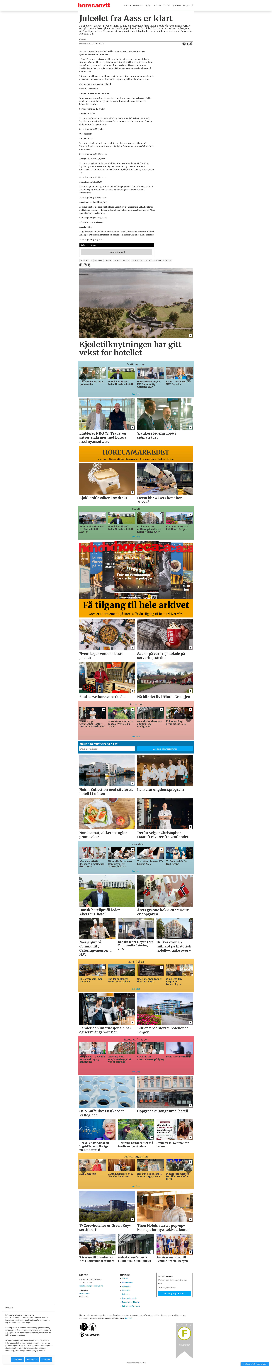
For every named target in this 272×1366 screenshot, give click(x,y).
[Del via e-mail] (190, 43)
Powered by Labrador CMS (136, 1363)
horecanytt (86, 260)
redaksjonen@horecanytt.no (91, 1286)
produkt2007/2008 (153, 260)
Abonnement (138, 5)
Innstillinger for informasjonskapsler (255, 1364)
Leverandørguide (129, 1298)
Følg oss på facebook (131, 1306)
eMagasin (186, 5)
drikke (108, 260)
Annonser (157, 5)
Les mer (128, 1318)
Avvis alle (46, 1359)
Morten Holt (84, 1293)
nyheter (98, 260)
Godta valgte (32, 1359)
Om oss (167, 5)
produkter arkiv (121, 260)
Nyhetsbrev (176, 5)
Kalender (126, 1294)
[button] (83, 378)
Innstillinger (17, 1359)
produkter (137, 260)
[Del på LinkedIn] (187, 43)
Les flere (136, 394)
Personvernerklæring (131, 1302)
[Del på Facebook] (184, 43)
